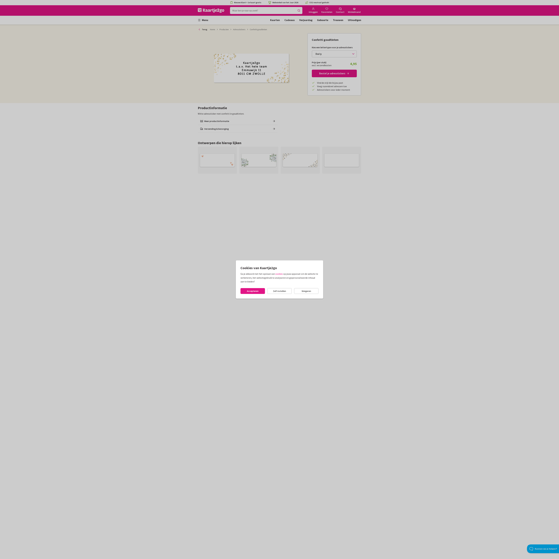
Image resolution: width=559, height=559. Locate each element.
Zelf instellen (279, 291)
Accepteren (253, 291)
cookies (279, 273)
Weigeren (306, 291)
